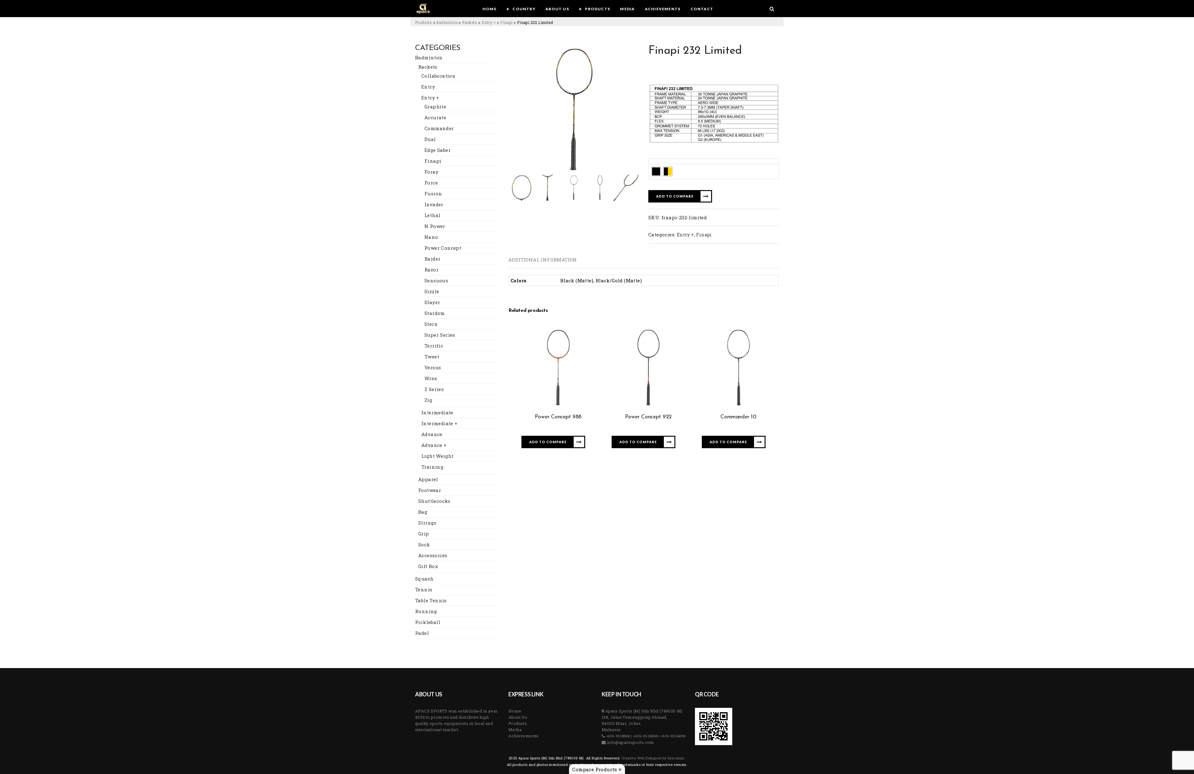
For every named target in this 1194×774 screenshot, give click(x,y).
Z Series (434, 389)
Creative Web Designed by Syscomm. (653, 758)
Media (514, 729)
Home (514, 711)
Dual (430, 139)
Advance (431, 434)
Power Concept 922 (648, 417)
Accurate (435, 117)
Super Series (439, 335)
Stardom (434, 313)
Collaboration (438, 76)
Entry (428, 87)
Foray (431, 172)
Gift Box (428, 566)
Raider (432, 259)
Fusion (433, 193)
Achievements (523, 736)
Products (517, 723)
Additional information (542, 260)
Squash (424, 579)
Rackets (427, 67)
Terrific (433, 346)
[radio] (656, 171)
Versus (432, 367)
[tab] (542, 259)
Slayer (432, 302)
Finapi (432, 161)
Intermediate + (439, 423)
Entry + (430, 97)
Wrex (430, 378)
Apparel (428, 479)
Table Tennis (431, 600)
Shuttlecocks (434, 501)
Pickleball (427, 622)
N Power (434, 226)
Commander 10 (738, 417)
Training (432, 467)
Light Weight (437, 456)
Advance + (434, 445)
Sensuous (436, 280)
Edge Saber (437, 150)
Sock (424, 544)
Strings (427, 523)
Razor (431, 269)
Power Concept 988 (558, 417)
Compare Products (595, 769)
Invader (433, 204)
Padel (422, 633)
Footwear (429, 490)
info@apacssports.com (630, 742)
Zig (428, 400)
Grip (423, 533)
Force (431, 183)
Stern (431, 324)
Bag (422, 512)
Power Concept (442, 248)
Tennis (423, 589)
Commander (439, 128)
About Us (517, 717)
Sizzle (431, 291)
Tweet (431, 356)
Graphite (435, 106)
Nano (431, 237)
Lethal (432, 215)
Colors (657, 161)
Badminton (429, 57)
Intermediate (437, 412)
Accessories (432, 555)
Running (426, 611)
